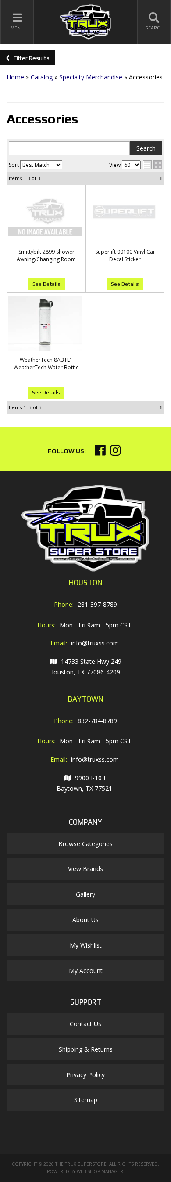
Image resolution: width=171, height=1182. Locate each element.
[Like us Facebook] (100, 452)
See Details (46, 284)
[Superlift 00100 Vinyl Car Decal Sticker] (125, 215)
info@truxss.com (95, 643)
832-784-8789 (97, 721)
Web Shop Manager (100, 1171)
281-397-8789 (97, 604)
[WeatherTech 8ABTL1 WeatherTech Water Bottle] (46, 323)
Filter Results (30, 57)
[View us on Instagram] (115, 452)
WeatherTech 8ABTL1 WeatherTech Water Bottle (46, 363)
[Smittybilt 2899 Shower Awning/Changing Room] (46, 215)
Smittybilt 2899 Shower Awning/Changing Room (46, 255)
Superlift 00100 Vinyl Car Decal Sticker (125, 255)
